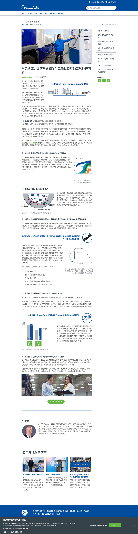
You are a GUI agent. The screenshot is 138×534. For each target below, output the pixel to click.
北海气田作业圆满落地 (104, 65)
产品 (23, 13)
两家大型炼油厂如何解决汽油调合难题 (105, 70)
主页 (23, 24)
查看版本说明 (18, 532)
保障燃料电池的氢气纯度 (105, 55)
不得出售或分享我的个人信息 (51, 514)
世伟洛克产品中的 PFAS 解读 (105, 36)
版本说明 (79, 511)
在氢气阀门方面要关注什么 (32, 475)
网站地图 (87, 511)
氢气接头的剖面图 (53, 474)
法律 (66, 511)
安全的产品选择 (59, 511)
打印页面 (105, 24)
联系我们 (50, 511)
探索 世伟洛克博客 (103, 31)
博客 (41, 13)
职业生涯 (53, 13)
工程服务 (30, 13)
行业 (36, 13)
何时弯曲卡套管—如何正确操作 (105, 42)
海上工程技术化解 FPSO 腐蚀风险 (105, 49)
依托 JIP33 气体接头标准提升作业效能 (105, 60)
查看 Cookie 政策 (9, 532)
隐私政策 (72, 511)
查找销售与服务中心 (39, 511)
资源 (46, 13)
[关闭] (135, 525)
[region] (69, 525)
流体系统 (32, 142)
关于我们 (61, 13)
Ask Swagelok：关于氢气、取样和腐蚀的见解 (79, 475)
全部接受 (115, 525)
